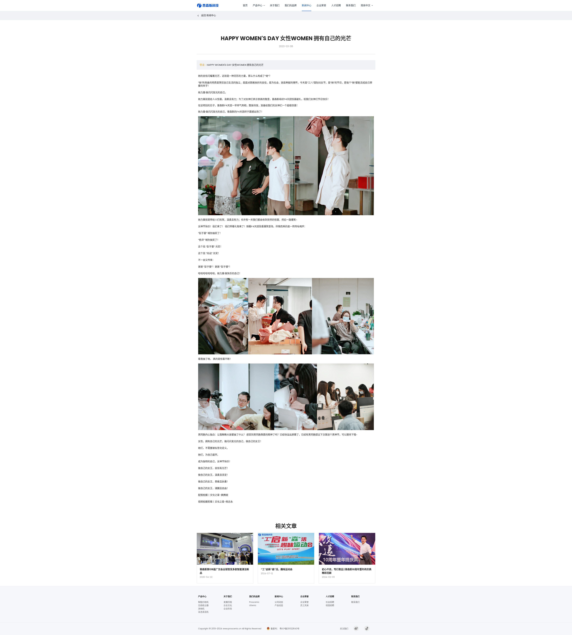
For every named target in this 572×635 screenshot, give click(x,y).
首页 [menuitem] (245, 5)
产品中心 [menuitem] (257, 5)
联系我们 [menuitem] (351, 5)
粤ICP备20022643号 (289, 628)
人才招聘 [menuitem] (336, 5)
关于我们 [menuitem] (274, 5)
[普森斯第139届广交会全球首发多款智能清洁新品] (225, 549)
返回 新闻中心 (208, 15)
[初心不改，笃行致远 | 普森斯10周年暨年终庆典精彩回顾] (347, 549)
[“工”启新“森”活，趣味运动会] (286, 549)
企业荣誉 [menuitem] (321, 5)
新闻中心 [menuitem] (306, 5)
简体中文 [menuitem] (365, 5)
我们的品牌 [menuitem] (291, 5)
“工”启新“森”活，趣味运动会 (276, 569)
